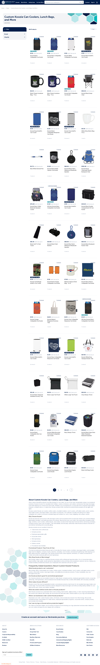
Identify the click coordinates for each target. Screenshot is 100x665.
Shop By (6, 37)
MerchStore (33, 634)
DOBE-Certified (7, 640)
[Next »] (71, 492)
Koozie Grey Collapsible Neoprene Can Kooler (71, 320)
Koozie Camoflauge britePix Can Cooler (35, 282)
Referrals (89, 640)
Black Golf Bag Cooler (87, 470)
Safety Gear (32, 2)
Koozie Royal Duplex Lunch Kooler (53, 470)
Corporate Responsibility (9, 634)
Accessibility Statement (52, 662)
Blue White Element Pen (36, 168)
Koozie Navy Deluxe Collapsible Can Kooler (87, 282)
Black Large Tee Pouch (53, 394)
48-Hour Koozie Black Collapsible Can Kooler (87, 320)
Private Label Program (36, 642)
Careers (5, 631)
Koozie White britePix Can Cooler (36, 357)
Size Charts (90, 645)
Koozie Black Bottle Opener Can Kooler (52, 169)
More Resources (61, 645)
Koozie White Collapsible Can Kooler (70, 56)
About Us (5, 629)
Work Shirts (24, 2)
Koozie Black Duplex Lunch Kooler (70, 470)
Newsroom (6, 642)
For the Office (40, 2)
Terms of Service (30, 662)
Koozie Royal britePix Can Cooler (36, 131)
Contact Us (90, 631)
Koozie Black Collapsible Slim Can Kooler (36, 434)
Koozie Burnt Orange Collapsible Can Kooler (53, 282)
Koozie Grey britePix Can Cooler (70, 131)
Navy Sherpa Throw (69, 432)
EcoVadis (5, 637)
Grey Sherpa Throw (86, 394)
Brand (6, 34)
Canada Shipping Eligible (63, 642)
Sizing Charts (22, 662)
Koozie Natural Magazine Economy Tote (52, 321)
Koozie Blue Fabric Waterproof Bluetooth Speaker (70, 245)
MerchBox (33, 629)
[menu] (9, 636)
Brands (17, 2)
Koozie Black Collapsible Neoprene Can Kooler (53, 132)
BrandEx (32, 640)
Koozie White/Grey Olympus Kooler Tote (87, 357)
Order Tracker (91, 634)
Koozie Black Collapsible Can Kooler (36, 56)
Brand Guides (60, 629)
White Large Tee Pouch (70, 394)
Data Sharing (43, 662)
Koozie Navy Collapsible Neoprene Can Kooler (54, 357)
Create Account (72, 617)
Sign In (93, 2)
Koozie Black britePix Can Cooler (87, 56)
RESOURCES (59, 625)
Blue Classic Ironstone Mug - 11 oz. (53, 94)
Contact (87, 2)
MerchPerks (90, 642)
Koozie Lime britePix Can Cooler (70, 357)
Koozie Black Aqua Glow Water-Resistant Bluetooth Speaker (88, 434)
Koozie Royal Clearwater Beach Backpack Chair (86, 170)
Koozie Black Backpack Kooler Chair (88, 244)
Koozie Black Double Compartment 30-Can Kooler (87, 208)
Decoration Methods (62, 637)
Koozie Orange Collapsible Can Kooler (36, 320)
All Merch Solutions (35, 645)
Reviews (5, 645)
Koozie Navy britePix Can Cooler (70, 207)
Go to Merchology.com (6, 663)
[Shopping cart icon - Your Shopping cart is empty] (97, 4)
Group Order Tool (35, 631)
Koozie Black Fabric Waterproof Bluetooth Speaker (70, 170)
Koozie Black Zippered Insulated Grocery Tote (36, 395)
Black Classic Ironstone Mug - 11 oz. (36, 94)
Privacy (37, 662)
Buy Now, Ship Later (35, 637)
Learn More (7, 22)
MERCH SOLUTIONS (35, 625)
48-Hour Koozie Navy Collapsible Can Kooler (53, 207)
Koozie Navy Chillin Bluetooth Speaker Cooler (35, 208)
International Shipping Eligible (65, 640)
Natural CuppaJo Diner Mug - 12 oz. (70, 282)
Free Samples (91, 637)
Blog (58, 634)
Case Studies (60, 631)
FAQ (88, 629)
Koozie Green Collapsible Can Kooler (36, 470)
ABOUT (4, 625)
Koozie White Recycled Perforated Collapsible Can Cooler (53, 434)
